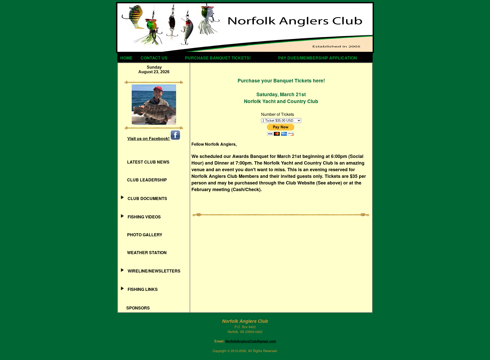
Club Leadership (143, 180)
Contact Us (154, 58)
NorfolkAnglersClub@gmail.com (250, 341)
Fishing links (141, 289)
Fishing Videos (143, 217)
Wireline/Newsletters (152, 271)
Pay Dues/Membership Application (317, 58)
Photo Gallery (141, 235)
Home (126, 58)
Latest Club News (144, 162)
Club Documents (146, 198)
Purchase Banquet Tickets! (218, 58)
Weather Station (143, 252)
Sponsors (134, 308)
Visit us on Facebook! (148, 138)
